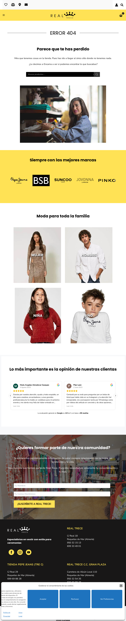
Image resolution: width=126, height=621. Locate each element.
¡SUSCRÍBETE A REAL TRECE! (34, 504)
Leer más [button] (16, 406)
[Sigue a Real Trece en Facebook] (11, 553)
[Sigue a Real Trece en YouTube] (29, 553)
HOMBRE (88, 255)
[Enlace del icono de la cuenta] (116, 4)
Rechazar (75, 599)
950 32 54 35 (74, 578)
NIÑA (37, 315)
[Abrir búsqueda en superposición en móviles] (63, 74)
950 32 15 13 (74, 542)
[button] (121, 585)
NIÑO (88, 315)
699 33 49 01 (74, 546)
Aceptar (43, 599)
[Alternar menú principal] (4, 15)
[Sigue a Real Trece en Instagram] (20, 553)
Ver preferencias (107, 599)
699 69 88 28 (14, 578)
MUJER (37, 255)
